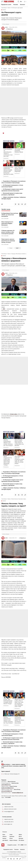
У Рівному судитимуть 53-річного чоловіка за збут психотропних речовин (8, 232)
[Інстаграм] (24, 845)
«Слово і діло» (13, 414)
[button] (2, 1)
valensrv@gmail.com (6, 784)
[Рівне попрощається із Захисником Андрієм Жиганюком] (23, 223)
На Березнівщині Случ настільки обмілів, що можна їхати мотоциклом (9, 215)
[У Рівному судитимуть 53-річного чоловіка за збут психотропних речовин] (23, 232)
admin (6, 27)
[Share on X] (10, 858)
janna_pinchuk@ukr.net (6, 791)
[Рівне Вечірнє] (10, 1)
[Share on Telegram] (17, 858)
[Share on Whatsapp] (14, 858)
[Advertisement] (14, 101)
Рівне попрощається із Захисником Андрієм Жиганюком (7, 223)
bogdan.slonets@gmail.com (7, 787)
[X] (20, 845)
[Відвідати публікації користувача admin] (2, 28)
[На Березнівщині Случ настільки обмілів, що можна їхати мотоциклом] (23, 214)
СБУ (3, 309)
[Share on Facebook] (7, 858)
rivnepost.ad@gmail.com (17, 792)
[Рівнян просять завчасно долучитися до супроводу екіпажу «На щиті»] (23, 240)
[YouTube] (22, 845)
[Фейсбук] (18, 845)
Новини (4, 9)
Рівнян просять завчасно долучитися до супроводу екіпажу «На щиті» (8, 241)
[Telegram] (26, 845)
